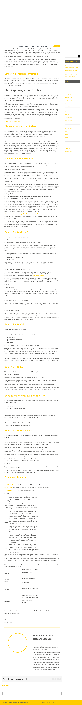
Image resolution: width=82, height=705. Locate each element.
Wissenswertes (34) (68, 151)
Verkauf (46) (67, 140)
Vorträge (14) (67, 148)
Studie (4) (67, 131)
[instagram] (77, 702)
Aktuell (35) (67, 86)
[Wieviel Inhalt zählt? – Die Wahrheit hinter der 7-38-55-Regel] (19, 688)
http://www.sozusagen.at (39, 275)
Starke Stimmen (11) (69, 120)
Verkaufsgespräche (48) (69, 142)
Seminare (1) (67, 114)
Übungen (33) (67, 137)
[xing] (74, 46)
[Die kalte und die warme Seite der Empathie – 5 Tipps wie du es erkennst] (57, 688)
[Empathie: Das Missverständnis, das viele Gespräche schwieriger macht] (7, 688)
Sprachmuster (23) (68, 117)
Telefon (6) (67, 134)
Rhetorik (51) (67, 111)
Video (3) (67, 145)
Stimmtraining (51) (68, 128)
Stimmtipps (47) (68, 125)
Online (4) (67, 103)
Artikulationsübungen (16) (69, 91)
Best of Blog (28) (68, 94)
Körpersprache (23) (68, 100)
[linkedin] (71, 46)
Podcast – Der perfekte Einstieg (12, 121)
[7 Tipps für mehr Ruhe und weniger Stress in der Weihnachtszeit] (32, 688)
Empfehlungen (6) (68, 97)
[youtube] (74, 702)
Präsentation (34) (68, 108)
